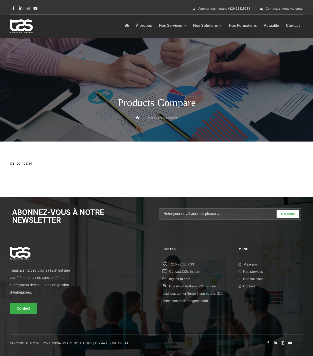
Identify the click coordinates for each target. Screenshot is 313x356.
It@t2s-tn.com (179, 279)
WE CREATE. (122, 343)
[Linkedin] (21, 8)
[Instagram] (28, 8)
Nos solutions (253, 279)
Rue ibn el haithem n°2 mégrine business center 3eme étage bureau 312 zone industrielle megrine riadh (192, 293)
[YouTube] (35, 8)
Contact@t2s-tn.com (184, 271)
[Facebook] (13, 8)
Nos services (253, 271)
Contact (249, 286)
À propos (250, 264)
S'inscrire (288, 214)
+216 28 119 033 (181, 264)
